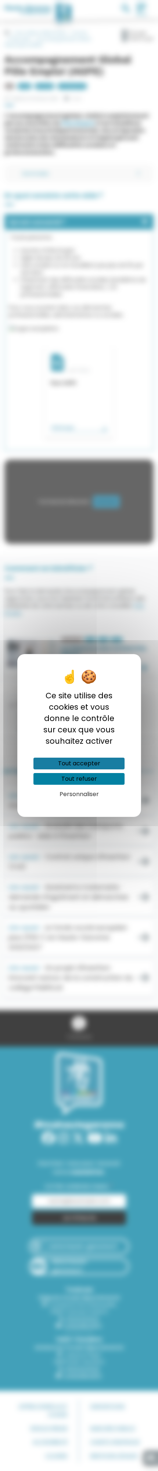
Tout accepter (79, 763)
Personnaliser (79, 794)
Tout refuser (79, 778)
